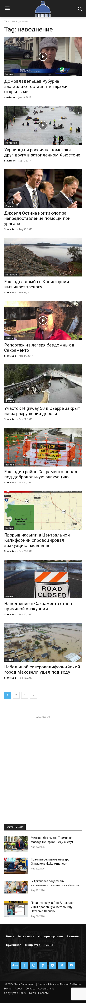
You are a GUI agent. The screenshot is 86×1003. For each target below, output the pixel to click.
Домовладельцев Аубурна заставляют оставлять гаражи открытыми (36, 86)
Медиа (9, 74)
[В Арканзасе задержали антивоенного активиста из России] (16, 887)
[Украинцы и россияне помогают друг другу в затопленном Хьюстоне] (43, 125)
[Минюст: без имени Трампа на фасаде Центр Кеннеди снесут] (16, 844)
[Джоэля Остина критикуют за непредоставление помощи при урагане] (43, 188)
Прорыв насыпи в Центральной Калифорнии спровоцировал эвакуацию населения (37, 540)
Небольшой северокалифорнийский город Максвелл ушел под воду (42, 669)
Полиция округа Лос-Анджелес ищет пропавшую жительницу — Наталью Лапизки (53, 907)
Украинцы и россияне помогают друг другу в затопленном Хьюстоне (42, 152)
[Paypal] (43, 965)
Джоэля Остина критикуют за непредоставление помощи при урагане (37, 218)
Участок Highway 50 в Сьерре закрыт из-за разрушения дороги (42, 411)
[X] (62, 965)
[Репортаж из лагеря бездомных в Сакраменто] (43, 320)
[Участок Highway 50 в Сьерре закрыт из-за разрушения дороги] (43, 383)
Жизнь (9, 337)
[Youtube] (71, 965)
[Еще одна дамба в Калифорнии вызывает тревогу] (43, 257)
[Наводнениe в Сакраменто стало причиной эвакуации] (43, 579)
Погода (9, 401)
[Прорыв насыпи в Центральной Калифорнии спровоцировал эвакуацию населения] (43, 510)
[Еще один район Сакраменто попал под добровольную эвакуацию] (43, 447)
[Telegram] (52, 965)
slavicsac (9, 97)
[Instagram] (33, 965)
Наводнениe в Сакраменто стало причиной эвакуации (38, 606)
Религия (10, 206)
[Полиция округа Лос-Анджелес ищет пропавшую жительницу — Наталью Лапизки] (16, 909)
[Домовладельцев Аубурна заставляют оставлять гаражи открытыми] (43, 56)
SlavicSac (10, 229)
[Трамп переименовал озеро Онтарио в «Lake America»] (16, 866)
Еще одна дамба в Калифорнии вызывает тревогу (36, 284)
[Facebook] (24, 965)
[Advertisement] (43, 762)
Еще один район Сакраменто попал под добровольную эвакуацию (40, 474)
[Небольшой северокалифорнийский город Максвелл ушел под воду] (43, 642)
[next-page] (33, 695)
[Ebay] (15, 965)
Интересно (11, 142)
